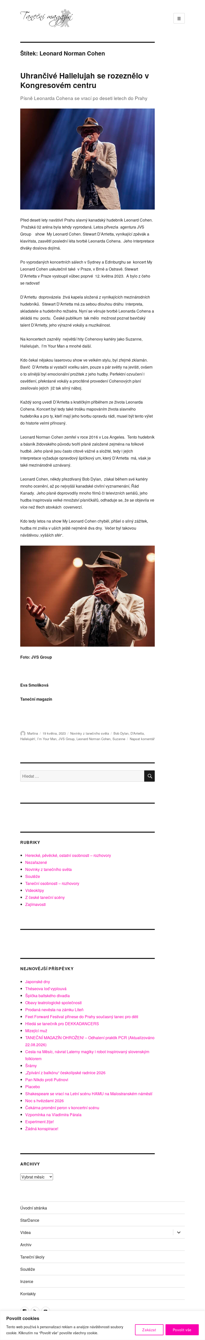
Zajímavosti (35, 904)
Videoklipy (34, 890)
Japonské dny (37, 981)
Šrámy (31, 1065)
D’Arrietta (137, 733)
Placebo (32, 1086)
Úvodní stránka (33, 1208)
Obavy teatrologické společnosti (53, 1002)
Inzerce (26, 1281)
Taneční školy (32, 1257)
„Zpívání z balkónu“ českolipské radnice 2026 (65, 1072)
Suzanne (118, 738)
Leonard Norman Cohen (93, 738)
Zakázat (149, 1329)
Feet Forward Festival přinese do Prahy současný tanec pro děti (81, 1016)
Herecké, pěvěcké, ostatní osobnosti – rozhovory (68, 855)
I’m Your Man (46, 738)
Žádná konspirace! (41, 1128)
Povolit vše (182, 1329)
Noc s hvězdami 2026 (44, 1100)
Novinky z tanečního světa (89, 733)
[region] (102, 1325)
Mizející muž (36, 1030)
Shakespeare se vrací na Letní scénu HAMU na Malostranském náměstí (88, 1093)
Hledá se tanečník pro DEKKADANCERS (62, 1023)
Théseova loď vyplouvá (45, 988)
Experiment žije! (39, 1121)
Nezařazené (36, 862)
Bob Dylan (121, 733)
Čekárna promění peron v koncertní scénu (62, 1107)
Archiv (26, 1244)
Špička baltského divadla (47, 995)
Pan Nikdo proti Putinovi (46, 1079)
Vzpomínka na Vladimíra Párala (53, 1114)
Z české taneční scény (45, 897)
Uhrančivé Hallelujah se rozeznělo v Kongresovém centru (84, 80)
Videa (25, 1232)
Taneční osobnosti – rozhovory (52, 883)
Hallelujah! (27, 738)
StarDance (29, 1220)
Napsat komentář (142, 738)
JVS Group (66, 738)
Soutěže (32, 876)
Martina (32, 733)
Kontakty (28, 1293)
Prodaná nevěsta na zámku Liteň (54, 1009)
